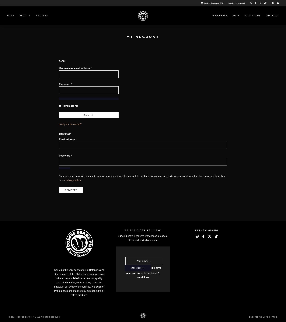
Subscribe (138, 268)
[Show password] (89, 99)
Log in (88, 115)
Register (71, 190)
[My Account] (273, 3)
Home (10, 15)
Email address (68, 139)
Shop (236, 15)
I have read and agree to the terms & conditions (143, 273)
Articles (42, 15)
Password (70, 84)
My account (252, 15)
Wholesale (219, 15)
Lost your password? (70, 124)
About (24, 15)
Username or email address (80, 68)
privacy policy (73, 180)
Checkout (272, 15)
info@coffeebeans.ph (237, 3)
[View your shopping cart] (278, 3)
